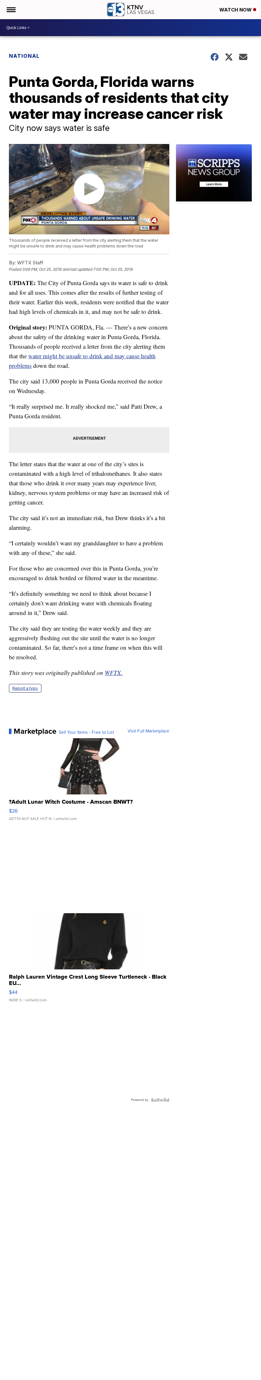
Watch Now (236, 10)
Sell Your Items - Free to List (86, 732)
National (24, 56)
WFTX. (114, 673)
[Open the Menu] (11, 9)
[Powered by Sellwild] (160, 1100)
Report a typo (25, 688)
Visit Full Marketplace (148, 731)
